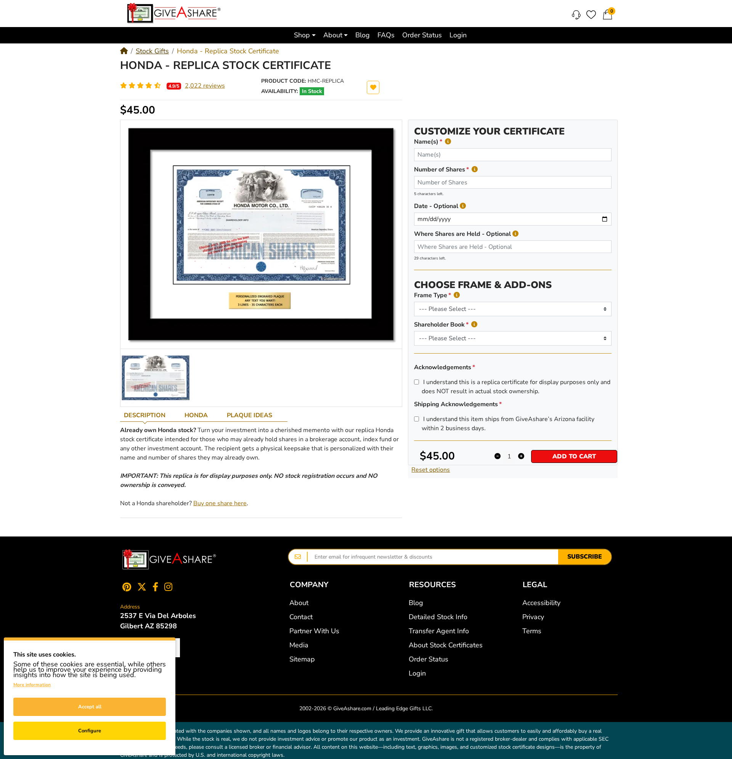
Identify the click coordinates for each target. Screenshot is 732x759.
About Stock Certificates (446, 645)
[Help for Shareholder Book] (474, 324)
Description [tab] (144, 415)
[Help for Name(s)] (448, 141)
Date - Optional (436, 206)
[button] (304, 35)
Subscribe (584, 556)
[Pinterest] (125, 586)
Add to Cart (574, 456)
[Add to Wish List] (373, 87)
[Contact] (576, 14)
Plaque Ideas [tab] (249, 415)
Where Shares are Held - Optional (462, 234)
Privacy (533, 616)
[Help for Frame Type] (457, 295)
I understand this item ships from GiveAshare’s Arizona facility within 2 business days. (508, 423)
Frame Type (430, 295)
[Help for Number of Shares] (475, 169)
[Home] (124, 51)
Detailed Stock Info (438, 616)
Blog (416, 602)
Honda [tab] (196, 415)
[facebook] (155, 586)
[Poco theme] (169, 560)
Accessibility (541, 602)
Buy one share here (220, 503)
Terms (531, 631)
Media (298, 645)
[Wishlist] (591, 14)
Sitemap (302, 659)
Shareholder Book (439, 324)
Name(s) (426, 142)
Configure (89, 730)
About (298, 602)
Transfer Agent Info (439, 631)
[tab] (150, 415)
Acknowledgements (442, 367)
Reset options (430, 470)
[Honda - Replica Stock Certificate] (155, 377)
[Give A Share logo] (174, 13)
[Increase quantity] (521, 456)
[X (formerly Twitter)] (141, 586)
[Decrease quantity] (497, 456)
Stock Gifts (152, 51)
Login (417, 673)
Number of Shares (439, 169)
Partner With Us (314, 631)
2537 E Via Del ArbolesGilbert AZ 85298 (158, 621)
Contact (301, 616)
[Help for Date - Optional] (463, 206)
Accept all (89, 706)
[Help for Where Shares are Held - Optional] (515, 234)
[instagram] (169, 586)
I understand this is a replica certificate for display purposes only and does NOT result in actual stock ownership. (516, 387)
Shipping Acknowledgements (456, 404)
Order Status (428, 659)
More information (32, 685)
